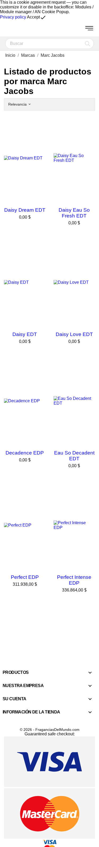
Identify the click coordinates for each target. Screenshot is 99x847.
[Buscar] (87, 43)
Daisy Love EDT (74, 334)
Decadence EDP (25, 453)
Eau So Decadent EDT (74, 455)
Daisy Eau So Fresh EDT (74, 213)
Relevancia (19, 104)
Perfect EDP (25, 577)
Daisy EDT (24, 334)
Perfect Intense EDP (74, 580)
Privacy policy (13, 17)
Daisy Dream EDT (24, 210)
